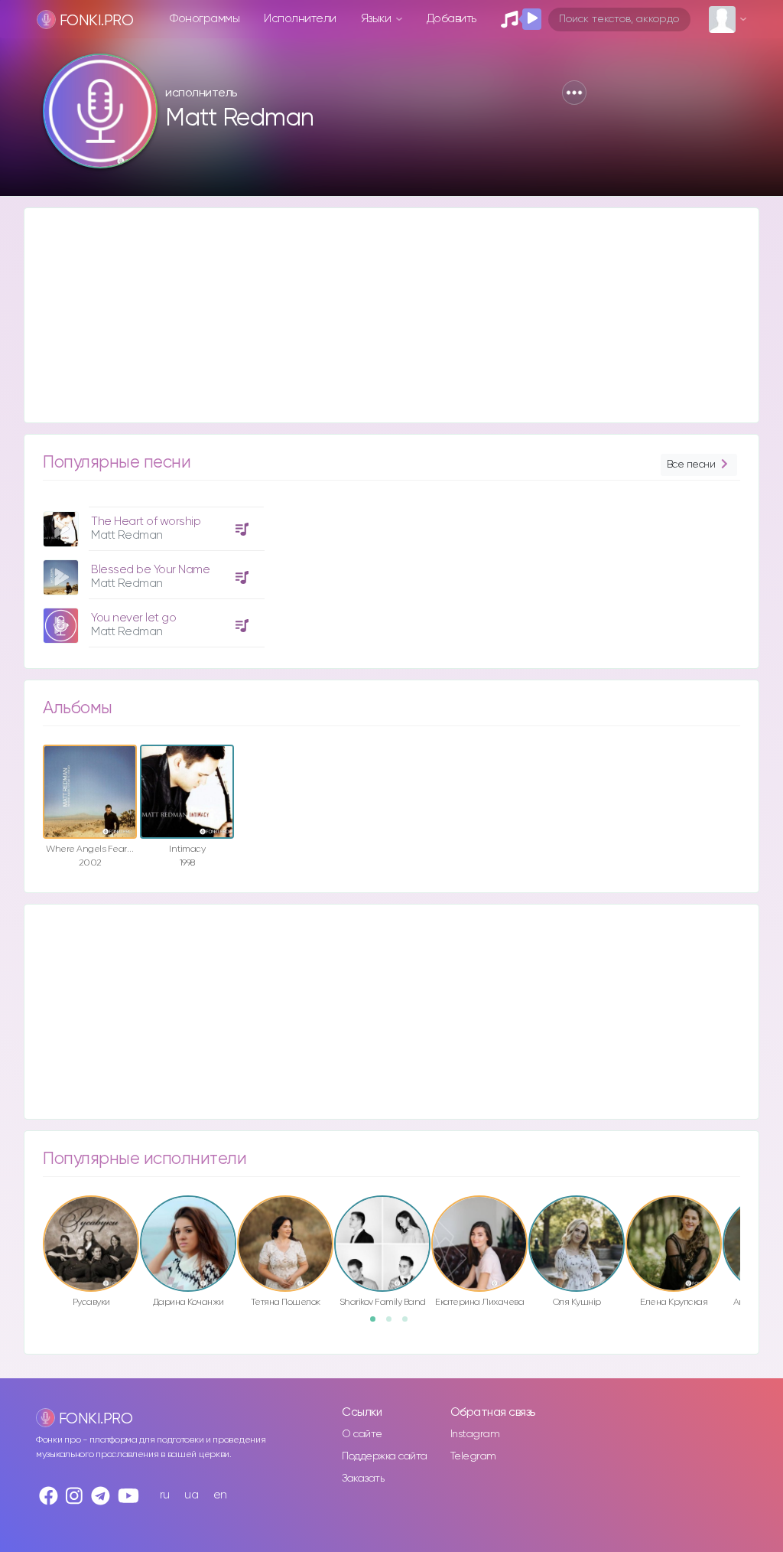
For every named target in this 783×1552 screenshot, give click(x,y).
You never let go (133, 618)
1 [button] (377, 1324)
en (220, 1495)
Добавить (451, 18)
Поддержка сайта (384, 1456)
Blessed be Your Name (150, 569)
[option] (151, 571)
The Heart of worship (145, 521)
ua (191, 1495)
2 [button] (393, 1324)
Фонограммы (204, 18)
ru (165, 1495)
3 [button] (409, 1324)
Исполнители (300, 18)
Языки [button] (377, 18)
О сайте (362, 1434)
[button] (574, 92)
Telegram (473, 1456)
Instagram (475, 1434)
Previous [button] (35, 1226)
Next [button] (747, 1226)
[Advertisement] (391, 315)
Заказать (363, 1478)
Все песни (691, 464)
